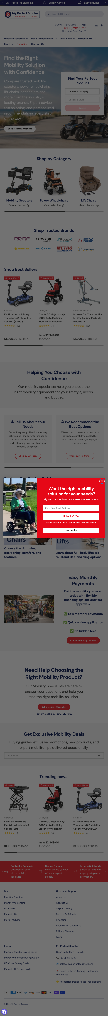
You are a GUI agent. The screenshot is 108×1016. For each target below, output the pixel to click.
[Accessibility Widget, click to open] (4, 1012)
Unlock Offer (71, 516)
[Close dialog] (102, 481)
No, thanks (71, 530)
